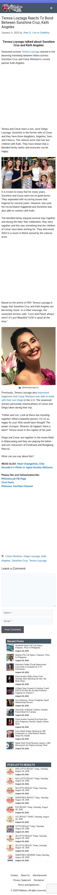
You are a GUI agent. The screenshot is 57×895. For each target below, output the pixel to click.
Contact (14, 875)
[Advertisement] (28, 97)
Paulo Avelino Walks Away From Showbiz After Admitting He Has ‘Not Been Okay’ (30, 678)
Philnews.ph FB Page (13, 478)
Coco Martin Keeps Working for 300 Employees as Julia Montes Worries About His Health (30, 733)
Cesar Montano (13, 556)
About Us (25, 875)
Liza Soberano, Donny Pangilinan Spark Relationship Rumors (32, 701)
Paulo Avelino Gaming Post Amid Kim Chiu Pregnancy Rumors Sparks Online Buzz (32, 721)
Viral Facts (7, 482)
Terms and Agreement (28, 885)
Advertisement (40, 875)
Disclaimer (39, 880)
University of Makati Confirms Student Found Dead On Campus (31, 711)
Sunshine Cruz (20, 560)
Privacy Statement (22, 880)
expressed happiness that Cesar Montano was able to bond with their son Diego (27, 396)
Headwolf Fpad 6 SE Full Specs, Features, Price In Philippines (29, 646)
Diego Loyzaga (32, 556)
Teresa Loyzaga (30, 51)
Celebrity (45, 32)
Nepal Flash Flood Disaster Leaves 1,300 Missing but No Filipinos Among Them (32, 744)
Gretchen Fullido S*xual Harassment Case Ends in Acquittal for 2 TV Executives (30, 666)
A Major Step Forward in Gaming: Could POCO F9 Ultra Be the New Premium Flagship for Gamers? (32, 690)
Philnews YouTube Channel (17, 486)
